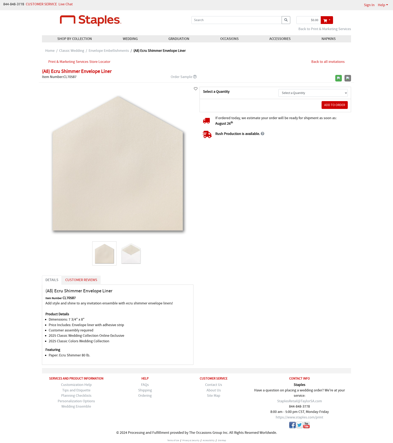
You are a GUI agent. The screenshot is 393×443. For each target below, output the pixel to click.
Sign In (369, 5)
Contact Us (213, 384)
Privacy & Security (190, 440)
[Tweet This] (299, 426)
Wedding (130, 38)
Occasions (229, 38)
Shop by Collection (74, 38)
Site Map (213, 395)
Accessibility (209, 440)
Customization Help (76, 384)
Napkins (329, 38)
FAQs (145, 384)
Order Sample (181, 77)
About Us (214, 390)
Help (381, 5)
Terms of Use (173, 440)
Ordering (145, 395)
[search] (286, 20)
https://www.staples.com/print (299, 417)
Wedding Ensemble (76, 406)
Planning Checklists (76, 395)
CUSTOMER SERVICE (41, 4)
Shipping (145, 390)
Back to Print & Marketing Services (324, 29)
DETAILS (51, 280)
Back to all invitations (328, 61)
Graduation (178, 38)
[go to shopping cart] (327, 20)
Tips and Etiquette (76, 390)
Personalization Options (76, 401)
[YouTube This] (306, 426)
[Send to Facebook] (292, 426)
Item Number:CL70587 (59, 77)
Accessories (280, 38)
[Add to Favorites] (196, 89)
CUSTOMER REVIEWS (81, 280)
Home (50, 50)
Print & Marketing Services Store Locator (79, 61)
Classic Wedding (71, 50)
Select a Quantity (216, 91)
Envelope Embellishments (109, 50)
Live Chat (66, 4)
